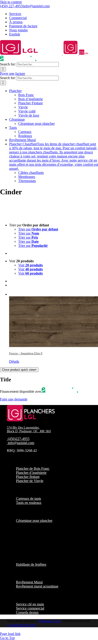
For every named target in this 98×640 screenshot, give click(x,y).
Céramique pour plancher (34, 520)
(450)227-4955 (18, 439)
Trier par (38, 229)
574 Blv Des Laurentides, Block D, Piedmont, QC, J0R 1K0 (29, 429)
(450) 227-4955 (11, 6)
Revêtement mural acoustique (37, 586)
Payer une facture (12, 73)
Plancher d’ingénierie (31, 473)
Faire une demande (13, 399)
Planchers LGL (50, 621)
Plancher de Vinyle (29, 481)
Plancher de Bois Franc (32, 468)
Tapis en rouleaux (28, 503)
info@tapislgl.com (36, 6)
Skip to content (11, 2)
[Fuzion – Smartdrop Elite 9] (53, 319)
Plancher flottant (27, 477)
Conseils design (27, 612)
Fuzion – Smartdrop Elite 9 (25, 353)
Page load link (10, 634)
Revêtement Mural (29, 582)
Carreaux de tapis (28, 498)
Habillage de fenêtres (31, 564)
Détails (14, 361)
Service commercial (30, 608)
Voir (30, 265)
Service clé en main (30, 604)
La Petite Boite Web (21, 625)
